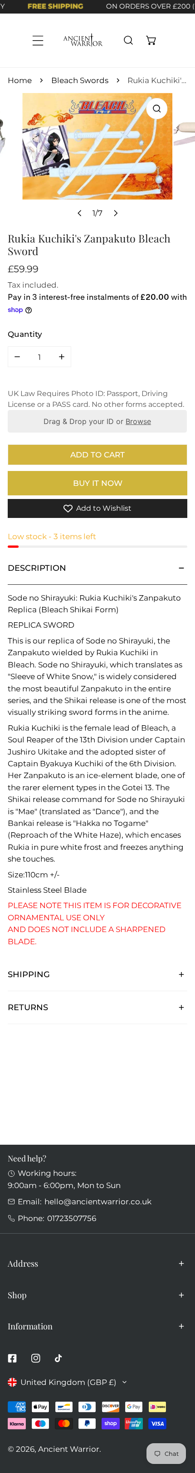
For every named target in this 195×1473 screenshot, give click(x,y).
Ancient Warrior (68, 1449)
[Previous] (79, 213)
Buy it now (97, 483)
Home (20, 80)
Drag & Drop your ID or (97, 421)
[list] (97, 158)
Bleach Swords (79, 80)
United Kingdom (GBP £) (68, 1382)
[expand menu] (37, 40)
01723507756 (71, 1218)
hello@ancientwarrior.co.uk (97, 1201)
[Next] (115, 213)
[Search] (128, 40)
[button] (151, 40)
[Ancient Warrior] (82, 40)
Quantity (25, 334)
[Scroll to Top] (177, 1423)
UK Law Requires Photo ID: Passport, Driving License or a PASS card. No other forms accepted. (96, 399)
